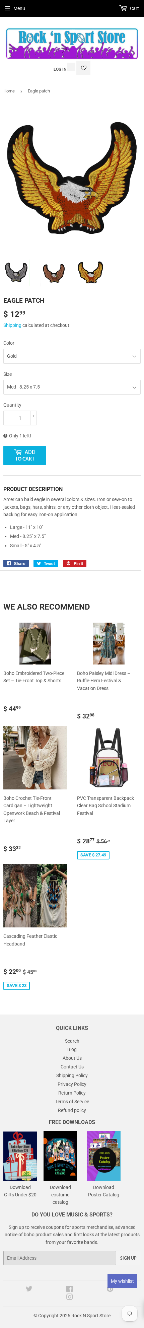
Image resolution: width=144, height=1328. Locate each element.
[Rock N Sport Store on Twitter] (29, 1289)
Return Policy (72, 1093)
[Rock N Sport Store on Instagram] (69, 1298)
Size (7, 374)
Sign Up (128, 1258)
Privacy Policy (72, 1084)
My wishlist (122, 1281)
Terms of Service (72, 1101)
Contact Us (72, 1066)
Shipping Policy (72, 1075)
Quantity (12, 405)
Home (9, 90)
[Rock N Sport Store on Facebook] (69, 1289)
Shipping (12, 325)
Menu (19, 8)
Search (72, 1041)
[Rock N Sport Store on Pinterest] (110, 1289)
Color (8, 343)
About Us (72, 1058)
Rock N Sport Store (91, 1315)
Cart (134, 8)
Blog (72, 1049)
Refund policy (72, 1110)
